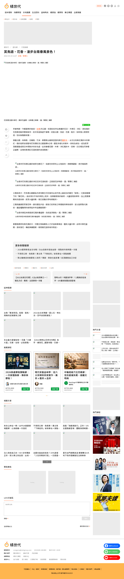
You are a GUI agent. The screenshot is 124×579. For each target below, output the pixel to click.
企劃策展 (77, 12)
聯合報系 (74, 569)
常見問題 (43, 559)
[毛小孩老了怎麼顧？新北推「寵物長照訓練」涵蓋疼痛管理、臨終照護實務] (97, 369)
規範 (5, 518)
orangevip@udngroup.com (22, 550)
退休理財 (8, 12)
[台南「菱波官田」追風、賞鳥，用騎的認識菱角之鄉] (17, 301)
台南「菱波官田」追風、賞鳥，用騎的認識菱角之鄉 (17, 314)
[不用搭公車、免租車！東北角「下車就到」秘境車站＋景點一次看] (47, 414)
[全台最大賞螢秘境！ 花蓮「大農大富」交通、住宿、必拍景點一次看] (17, 328)
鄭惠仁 (27, 268)
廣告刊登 (26, 553)
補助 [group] (31, 19)
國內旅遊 (18, 268)
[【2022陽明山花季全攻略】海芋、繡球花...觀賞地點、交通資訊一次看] (47, 328)
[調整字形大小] (6, 155)
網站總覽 (97, 569)
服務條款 (52, 569)
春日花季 (44, 268)
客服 (37, 569)
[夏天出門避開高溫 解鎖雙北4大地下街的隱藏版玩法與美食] (76, 441)
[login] (115, 6)
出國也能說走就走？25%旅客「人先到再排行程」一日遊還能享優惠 (46, 454)
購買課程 (99, 6)
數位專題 (68, 12)
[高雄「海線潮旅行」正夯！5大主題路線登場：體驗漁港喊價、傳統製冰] (76, 414)
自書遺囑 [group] (24, 19)
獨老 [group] (37, 19)
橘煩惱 (53, 12)
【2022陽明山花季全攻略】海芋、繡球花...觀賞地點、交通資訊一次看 (46, 341)
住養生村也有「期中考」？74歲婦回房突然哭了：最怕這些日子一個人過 (110, 363)
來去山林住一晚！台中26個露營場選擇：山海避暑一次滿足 (17, 427)
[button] (118, 6)
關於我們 (89, 569)
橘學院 (60, 12)
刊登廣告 (27, 569)
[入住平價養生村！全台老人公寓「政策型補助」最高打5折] (97, 376)
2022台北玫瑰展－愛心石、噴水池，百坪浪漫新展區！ (47, 314)
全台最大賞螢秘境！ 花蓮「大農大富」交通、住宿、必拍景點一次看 (17, 341)
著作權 (58, 569)
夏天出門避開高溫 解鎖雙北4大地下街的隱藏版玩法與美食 (76, 454)
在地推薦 (26, 12)
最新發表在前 (84, 526)
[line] (108, 6)
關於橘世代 (17, 553)
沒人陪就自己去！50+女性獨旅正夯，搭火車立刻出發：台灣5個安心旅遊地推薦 (17, 454)
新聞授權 (44, 569)
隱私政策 (63, 559)
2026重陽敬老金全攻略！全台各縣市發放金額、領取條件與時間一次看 (110, 336)
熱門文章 (96, 330)
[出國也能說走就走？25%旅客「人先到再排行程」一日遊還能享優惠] (47, 441)
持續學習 (17, 12)
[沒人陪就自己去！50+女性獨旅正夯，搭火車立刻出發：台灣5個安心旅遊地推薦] (17, 441)
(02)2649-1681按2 (40, 550)
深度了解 (26, 389)
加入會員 (16, 559)
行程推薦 (24, 47)
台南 (52, 268)
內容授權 (35, 553)
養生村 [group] (7, 19)
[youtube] (111, 6)
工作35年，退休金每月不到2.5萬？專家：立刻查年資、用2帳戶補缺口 (110, 349)
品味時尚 (44, 12)
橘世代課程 (17, 556)
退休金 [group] (15, 19)
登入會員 (25, 559)
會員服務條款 (53, 559)
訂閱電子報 (34, 559)
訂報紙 (82, 569)
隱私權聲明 (65, 569)
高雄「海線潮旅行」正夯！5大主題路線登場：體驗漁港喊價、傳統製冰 (76, 427)
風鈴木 (35, 268)
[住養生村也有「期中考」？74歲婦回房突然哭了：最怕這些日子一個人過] (97, 363)
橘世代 (6, 47)
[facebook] (105, 6)
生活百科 (35, 12)
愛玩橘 (15, 47)
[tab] (46, 395)
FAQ (33, 569)
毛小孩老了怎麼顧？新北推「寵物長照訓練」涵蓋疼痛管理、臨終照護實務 (110, 369)
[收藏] (6, 148)
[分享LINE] (6, 136)
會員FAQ (26, 556)
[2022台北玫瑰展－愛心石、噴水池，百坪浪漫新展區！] (47, 301)
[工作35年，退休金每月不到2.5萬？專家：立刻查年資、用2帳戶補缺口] (97, 350)
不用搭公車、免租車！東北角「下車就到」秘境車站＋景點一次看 (46, 427)
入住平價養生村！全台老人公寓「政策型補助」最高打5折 (110, 376)
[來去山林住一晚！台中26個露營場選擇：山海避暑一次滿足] (17, 414)
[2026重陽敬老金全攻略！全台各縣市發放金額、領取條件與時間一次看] (97, 336)
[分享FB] (6, 129)
